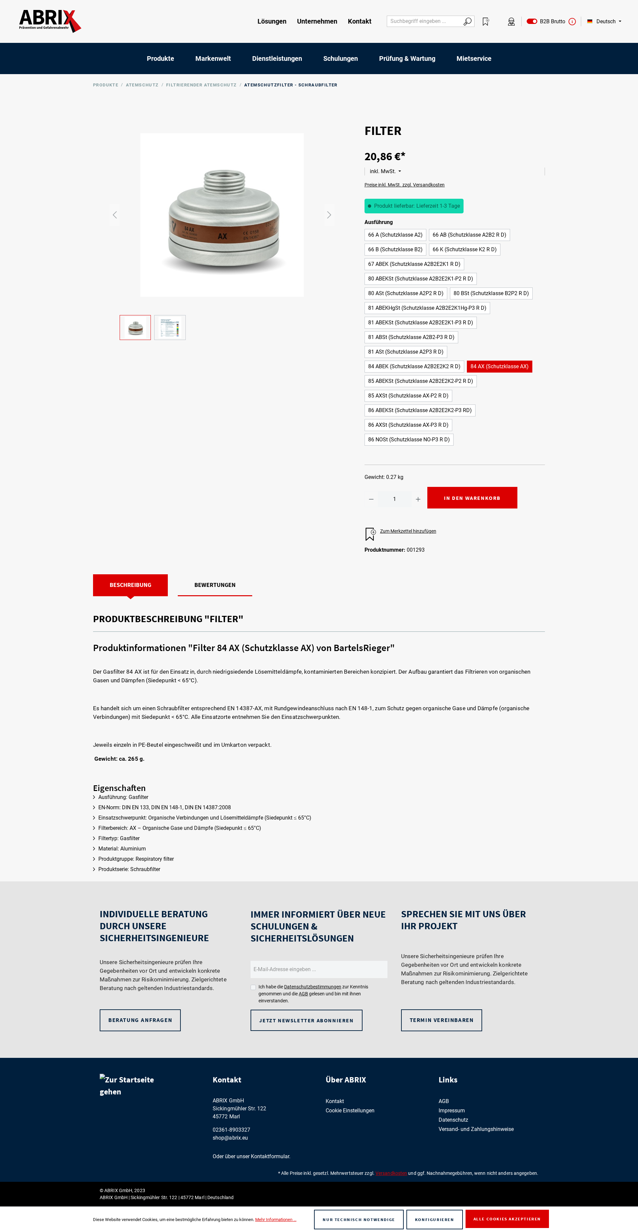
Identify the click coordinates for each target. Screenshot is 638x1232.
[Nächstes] (329, 215)
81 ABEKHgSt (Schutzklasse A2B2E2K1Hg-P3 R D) (427, 308)
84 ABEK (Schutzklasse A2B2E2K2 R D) (414, 366)
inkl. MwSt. (383, 171)
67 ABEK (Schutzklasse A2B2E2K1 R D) (414, 264)
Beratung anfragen (140, 1020)
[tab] (130, 585)
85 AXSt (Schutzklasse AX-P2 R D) (408, 395)
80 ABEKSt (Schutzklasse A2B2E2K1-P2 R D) (420, 279)
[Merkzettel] (486, 21)
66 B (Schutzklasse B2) (395, 249)
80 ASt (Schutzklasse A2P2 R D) (406, 293)
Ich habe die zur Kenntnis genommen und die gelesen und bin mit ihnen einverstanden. (313, 993)
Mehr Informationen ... (275, 1219)
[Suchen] (468, 21)
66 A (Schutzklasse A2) (395, 235)
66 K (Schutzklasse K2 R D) (465, 249)
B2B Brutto (551, 21)
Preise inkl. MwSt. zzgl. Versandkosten (405, 184)
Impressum (452, 1110)
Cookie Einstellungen (350, 1110)
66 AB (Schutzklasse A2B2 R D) (469, 235)
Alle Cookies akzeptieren (507, 1219)
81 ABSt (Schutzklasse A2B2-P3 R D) (411, 337)
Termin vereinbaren (442, 1020)
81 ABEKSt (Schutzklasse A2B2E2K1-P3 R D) (420, 322)
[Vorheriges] (115, 215)
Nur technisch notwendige (359, 1219)
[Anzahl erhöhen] (418, 499)
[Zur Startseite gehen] (50, 21)
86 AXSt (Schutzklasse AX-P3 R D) (408, 425)
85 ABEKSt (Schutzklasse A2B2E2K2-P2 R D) (420, 381)
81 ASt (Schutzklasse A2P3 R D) (406, 352)
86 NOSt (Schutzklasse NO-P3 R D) (409, 439)
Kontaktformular (270, 1156)
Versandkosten (391, 1173)
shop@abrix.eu (230, 1138)
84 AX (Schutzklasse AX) (500, 366)
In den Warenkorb (472, 498)
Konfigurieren (434, 1219)
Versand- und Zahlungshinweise (476, 1129)
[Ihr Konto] (511, 21)
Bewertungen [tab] (215, 585)
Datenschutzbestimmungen (312, 986)
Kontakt (335, 1101)
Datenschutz (453, 1120)
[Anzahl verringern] (371, 499)
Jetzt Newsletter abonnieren (306, 1020)
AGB (303, 993)
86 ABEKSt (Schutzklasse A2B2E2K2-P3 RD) (420, 410)
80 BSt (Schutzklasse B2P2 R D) (491, 293)
